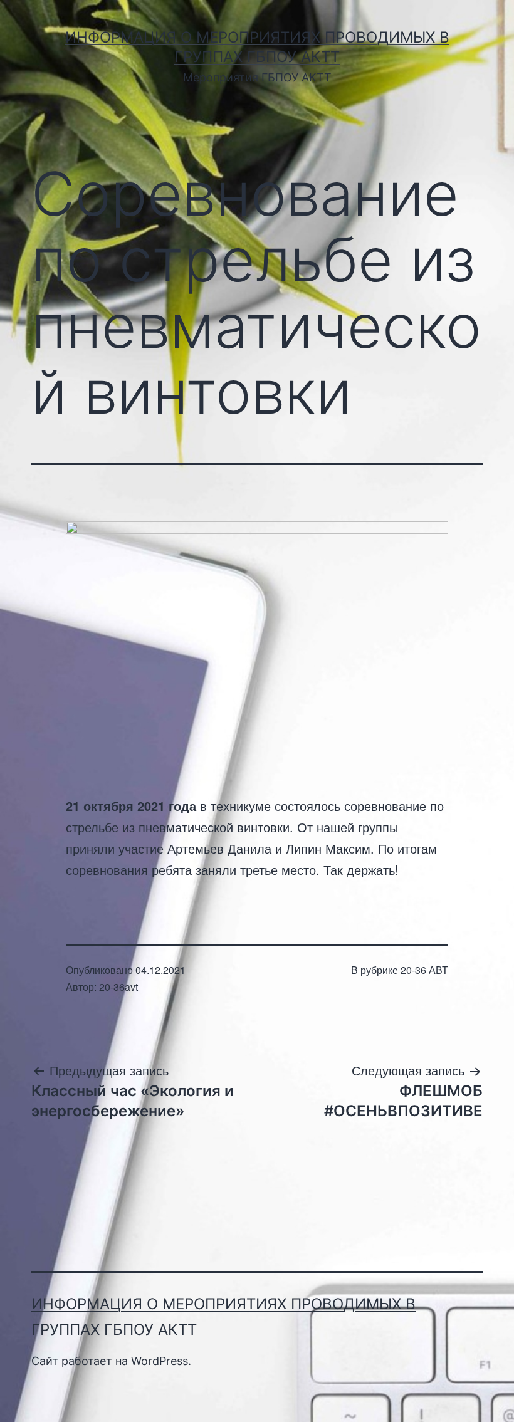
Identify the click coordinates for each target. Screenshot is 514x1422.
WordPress (159, 1360)
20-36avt (118, 987)
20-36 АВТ (424, 970)
